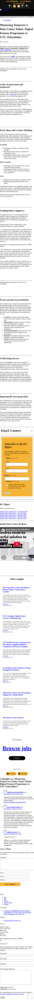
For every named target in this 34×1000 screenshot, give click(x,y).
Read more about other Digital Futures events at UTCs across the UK (15, 195)
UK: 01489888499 (12, 1)
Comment (3, 857)
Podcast (6, 901)
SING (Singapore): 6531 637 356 (14, 914)
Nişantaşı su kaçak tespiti (15, 792)
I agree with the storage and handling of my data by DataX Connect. (16, 486)
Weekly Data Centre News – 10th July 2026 (13, 518)
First (7, 462)
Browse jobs (17, 748)
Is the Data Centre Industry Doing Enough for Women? (17, 669)
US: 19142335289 (18, 3)
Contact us (17, 758)
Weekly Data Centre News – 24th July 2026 (13, 515)
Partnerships (7, 20)
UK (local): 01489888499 (11, 911)
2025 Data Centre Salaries (13, 718)
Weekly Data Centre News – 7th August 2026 (13, 511)
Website (2, 880)
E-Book (6, 904)
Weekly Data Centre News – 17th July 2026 (13, 516)
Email (1, 876)
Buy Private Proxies (13, 807)
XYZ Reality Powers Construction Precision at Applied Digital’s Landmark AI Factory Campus (17, 644)
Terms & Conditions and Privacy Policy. (12, 994)
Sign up (7, 493)
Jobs (5, 899)
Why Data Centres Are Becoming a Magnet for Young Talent (17, 694)
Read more (5, 604)
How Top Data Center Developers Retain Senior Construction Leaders (16, 590)
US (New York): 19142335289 (21, 912)
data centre (13, 94)
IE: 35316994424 (25, 1)
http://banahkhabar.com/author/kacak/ (15, 802)
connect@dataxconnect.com (12, 920)
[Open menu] (32, 431)
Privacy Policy (8, 902)
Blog (5, 897)
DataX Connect (11, 430)
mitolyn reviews (12, 832)
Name (2, 873)
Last (7, 468)
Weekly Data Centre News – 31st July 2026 (13, 513)
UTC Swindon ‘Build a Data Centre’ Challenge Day (14, 617)
